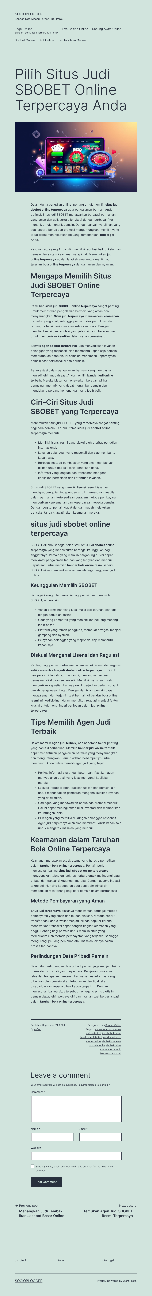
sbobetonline (113, 1045)
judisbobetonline (111, 1033)
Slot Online (46, 40)
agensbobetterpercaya (108, 1029)
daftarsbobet (93, 1033)
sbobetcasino (93, 1041)
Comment (38, 1092)
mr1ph (37, 1029)
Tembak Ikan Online (72, 40)
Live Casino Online (75, 29)
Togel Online (36, 30)
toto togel (107, 1260)
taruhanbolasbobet (110, 1053)
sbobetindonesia (111, 1041)
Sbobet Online (25, 40)
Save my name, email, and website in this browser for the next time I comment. (74, 1168)
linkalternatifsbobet (91, 1037)
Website (36, 1147)
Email (83, 1128)
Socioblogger (28, 14)
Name (35, 1128)
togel (61, 1260)
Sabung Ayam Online (106, 29)
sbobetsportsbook (110, 1049)
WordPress (129, 1280)
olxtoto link (22, 1260)
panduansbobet (112, 1037)
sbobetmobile (97, 1045)
